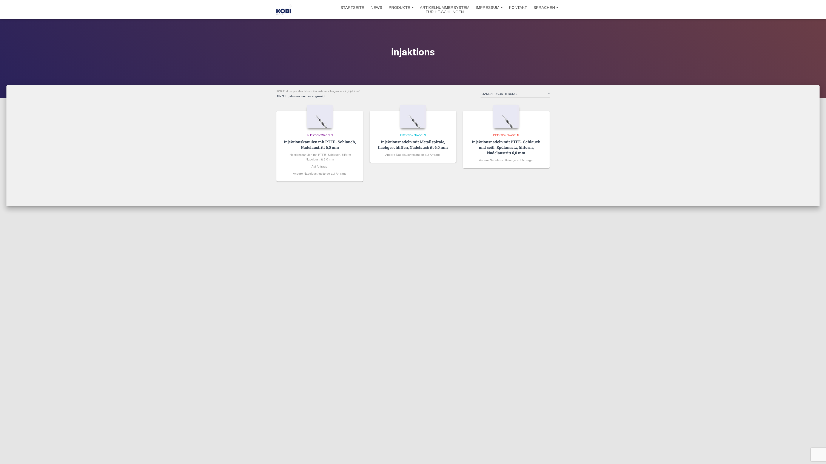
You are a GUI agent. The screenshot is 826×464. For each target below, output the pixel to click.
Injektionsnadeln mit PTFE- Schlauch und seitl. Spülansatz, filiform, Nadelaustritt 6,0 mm (506, 147)
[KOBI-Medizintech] (284, 9)
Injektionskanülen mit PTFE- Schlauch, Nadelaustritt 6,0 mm (320, 144)
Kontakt (518, 7)
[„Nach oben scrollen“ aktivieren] (817, 455)
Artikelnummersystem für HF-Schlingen (444, 9)
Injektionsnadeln (320, 135)
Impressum (488, 7)
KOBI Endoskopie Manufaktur (293, 91)
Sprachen (544, 7)
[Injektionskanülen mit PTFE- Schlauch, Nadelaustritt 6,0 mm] (320, 116)
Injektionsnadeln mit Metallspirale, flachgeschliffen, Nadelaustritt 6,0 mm (413, 144)
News (376, 7)
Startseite (352, 7)
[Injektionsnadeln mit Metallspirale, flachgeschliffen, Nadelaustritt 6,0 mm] (413, 116)
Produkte (400, 7)
